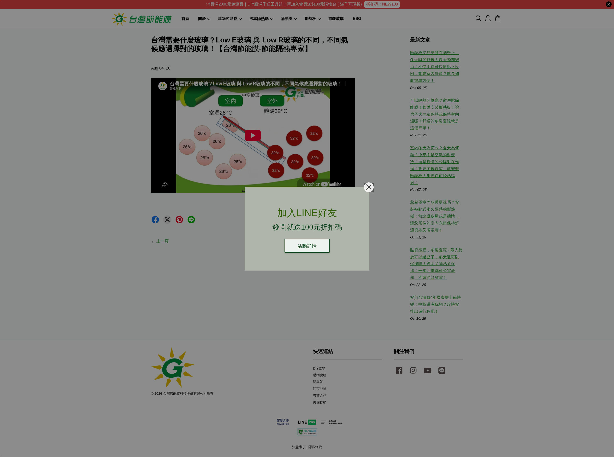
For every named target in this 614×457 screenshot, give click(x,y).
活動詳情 (307, 245)
